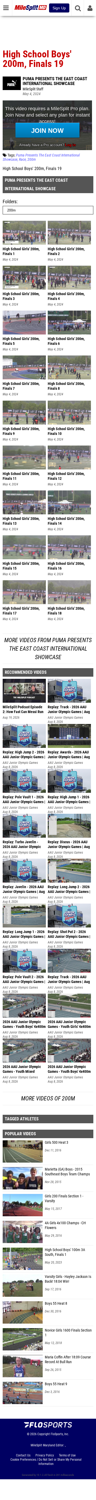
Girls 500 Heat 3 (56, 1142)
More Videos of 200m (48, 1098)
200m (31, 159)
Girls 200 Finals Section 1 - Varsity (64, 1198)
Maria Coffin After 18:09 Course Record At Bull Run (68, 1359)
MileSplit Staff (33, 89)
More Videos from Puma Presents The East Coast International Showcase (48, 648)
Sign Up (59, 8)
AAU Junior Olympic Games (65, 717)
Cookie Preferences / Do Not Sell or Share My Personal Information (46, 1462)
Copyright (43, 1434)
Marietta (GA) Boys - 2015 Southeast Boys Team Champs (67, 1171)
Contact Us (23, 1455)
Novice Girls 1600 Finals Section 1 (68, 1332)
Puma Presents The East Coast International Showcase (55, 81)
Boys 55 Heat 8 (56, 1303)
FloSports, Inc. (60, 1434)
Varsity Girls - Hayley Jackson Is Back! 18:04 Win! (68, 1279)
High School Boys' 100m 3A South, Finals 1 (65, 1252)
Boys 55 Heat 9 (56, 1384)
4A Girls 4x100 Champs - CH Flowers (65, 1225)
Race (22, 159)
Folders (10, 201)
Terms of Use (67, 1455)
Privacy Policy (44, 1455)
